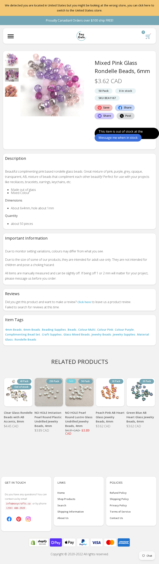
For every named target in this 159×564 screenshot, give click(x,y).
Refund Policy (118, 492)
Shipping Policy (119, 499)
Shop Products (66, 499)
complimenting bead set (22, 334)
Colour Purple (124, 329)
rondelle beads (25, 339)
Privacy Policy (118, 505)
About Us (62, 518)
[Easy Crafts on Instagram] (28, 518)
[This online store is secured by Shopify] (39, 542)
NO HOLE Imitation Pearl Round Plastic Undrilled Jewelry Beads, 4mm (48, 419)
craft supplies (52, 334)
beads (72, 329)
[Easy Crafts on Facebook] (9, 518)
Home (61, 492)
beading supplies (54, 329)
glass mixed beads (76, 334)
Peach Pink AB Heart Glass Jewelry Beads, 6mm (110, 417)
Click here (84, 302)
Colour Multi (86, 329)
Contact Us (116, 518)
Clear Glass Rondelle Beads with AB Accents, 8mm (18, 417)
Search (61, 505)
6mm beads (31, 329)
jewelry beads (101, 334)
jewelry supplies (124, 334)
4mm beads (13, 329)
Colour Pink (105, 329)
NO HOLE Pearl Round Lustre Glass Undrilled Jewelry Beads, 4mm (78, 419)
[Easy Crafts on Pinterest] (18, 518)
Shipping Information (70, 511)
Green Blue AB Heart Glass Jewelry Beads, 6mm (140, 417)
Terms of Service (120, 511)
